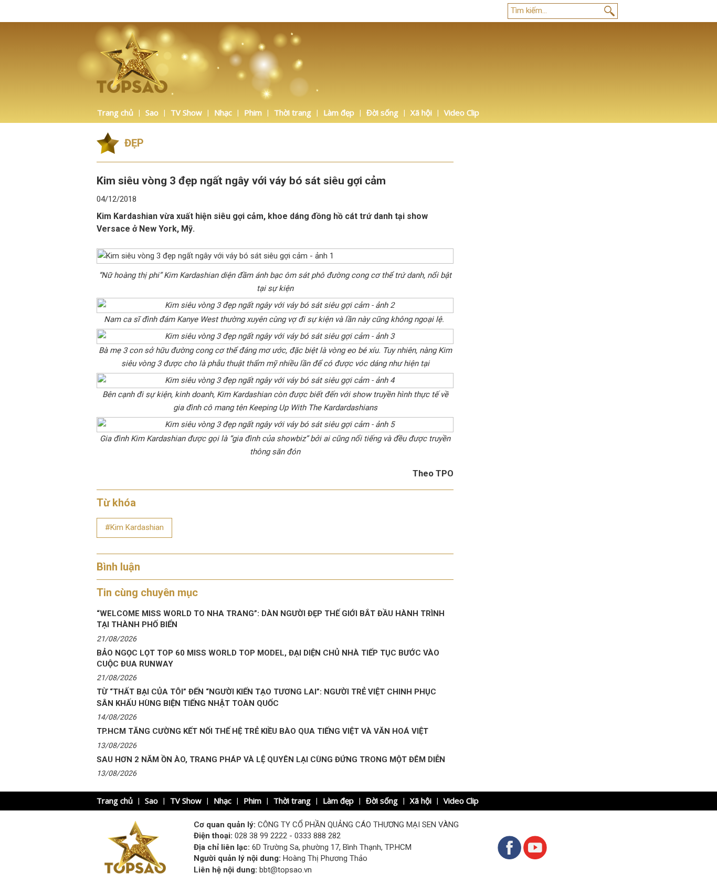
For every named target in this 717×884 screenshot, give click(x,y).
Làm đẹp (338, 112)
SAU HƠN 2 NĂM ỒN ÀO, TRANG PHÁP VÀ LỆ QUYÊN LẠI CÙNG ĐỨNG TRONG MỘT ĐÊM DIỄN (271, 759)
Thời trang (292, 112)
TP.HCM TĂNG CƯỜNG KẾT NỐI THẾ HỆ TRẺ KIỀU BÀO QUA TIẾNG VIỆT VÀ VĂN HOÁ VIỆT (262, 731)
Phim (253, 112)
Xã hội (421, 112)
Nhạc (223, 112)
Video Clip (461, 112)
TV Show (186, 112)
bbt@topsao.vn (285, 870)
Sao (152, 112)
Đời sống (382, 112)
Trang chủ (115, 112)
